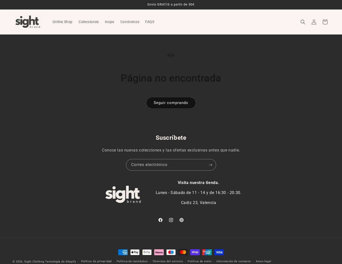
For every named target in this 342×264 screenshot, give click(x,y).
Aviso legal (263, 261)
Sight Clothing (34, 261)
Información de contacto (233, 261)
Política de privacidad (96, 261)
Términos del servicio (167, 261)
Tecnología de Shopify (60, 261)
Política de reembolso (132, 261)
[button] (302, 22)
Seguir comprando (171, 102)
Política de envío (199, 261)
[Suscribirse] (210, 165)
